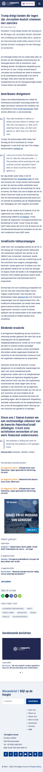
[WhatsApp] (3, 596)
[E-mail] (15, 596)
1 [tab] (20, 672)
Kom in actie (33, 720)
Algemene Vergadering (13, 608)
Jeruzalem (22, 612)
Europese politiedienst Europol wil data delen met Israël (20, 560)
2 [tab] (23, 672)
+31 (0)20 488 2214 (14, 745)
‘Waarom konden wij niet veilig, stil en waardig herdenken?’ (20, 573)
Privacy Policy (35, 767)
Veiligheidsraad (20, 616)
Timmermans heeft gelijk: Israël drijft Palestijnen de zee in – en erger (19, 548)
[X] (7, 596)
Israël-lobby (8, 612)
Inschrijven (33, 701)
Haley (29, 608)
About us (32, 713)
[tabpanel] (21, 653)
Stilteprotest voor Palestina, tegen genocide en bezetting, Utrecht (18, 470)
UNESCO (6, 616)
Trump (33, 612)
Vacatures (32, 723)
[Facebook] (11, 596)
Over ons (32, 710)
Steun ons (29, 4)
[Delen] (20, 596)
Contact (31, 726)
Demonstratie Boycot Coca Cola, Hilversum (19, 481)
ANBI (30, 730)
